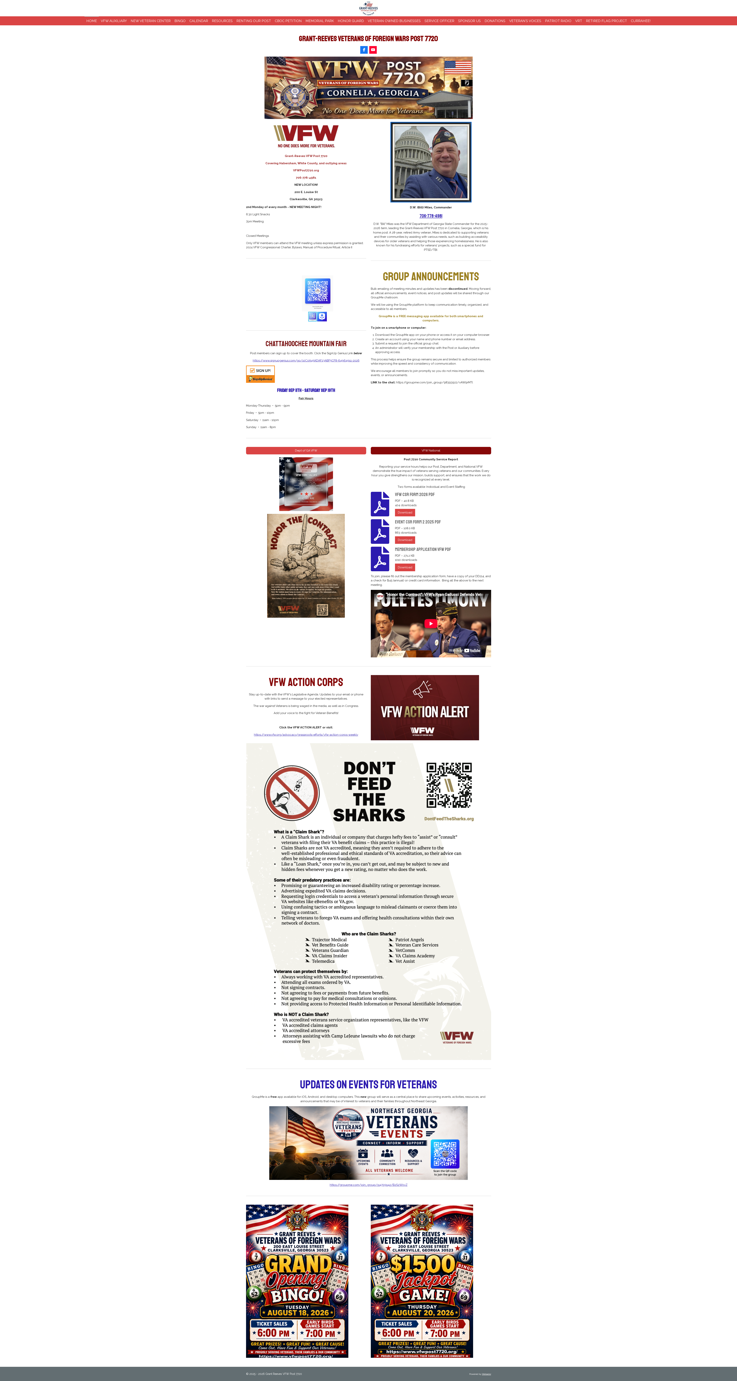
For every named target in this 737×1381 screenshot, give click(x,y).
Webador (486, 1374)
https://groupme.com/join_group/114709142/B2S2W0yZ (368, 1185)
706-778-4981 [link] (431, 216)
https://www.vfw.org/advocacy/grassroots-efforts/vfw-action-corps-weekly (306, 734)
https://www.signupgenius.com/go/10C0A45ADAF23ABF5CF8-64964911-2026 (306, 360)
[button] (363, 279)
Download (405, 512)
